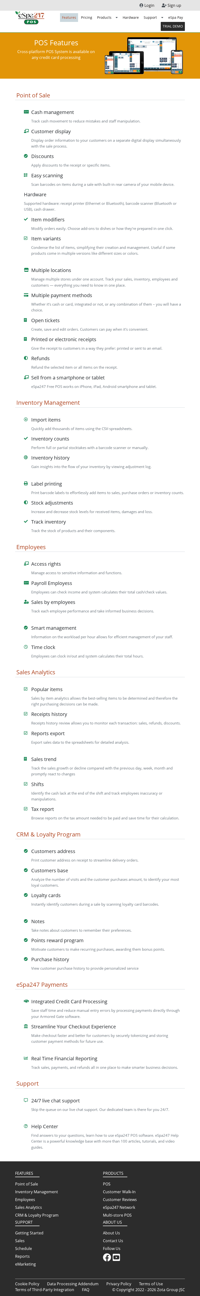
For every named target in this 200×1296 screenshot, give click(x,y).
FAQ (85, 1289)
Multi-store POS (117, 1215)
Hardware (131, 17)
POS (106, 1184)
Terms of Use (151, 1284)
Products (104, 17)
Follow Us (111, 1248)
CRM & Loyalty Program (37, 1215)
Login (148, 5)
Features (69, 17)
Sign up (174, 5)
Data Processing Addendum (73, 1284)
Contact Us (113, 1240)
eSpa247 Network (119, 1207)
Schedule (23, 1248)
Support (151, 17)
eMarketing (25, 1264)
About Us (111, 1233)
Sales (20, 1240)
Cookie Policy (27, 1284)
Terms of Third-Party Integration (44, 1289)
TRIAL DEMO (173, 26)
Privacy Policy (118, 1284)
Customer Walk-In (119, 1191)
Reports (22, 1256)
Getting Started (29, 1233)
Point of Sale (26, 1184)
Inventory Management (36, 1191)
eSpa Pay (175, 17)
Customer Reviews (120, 1199)
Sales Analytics (28, 1207)
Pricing (86, 17)
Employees (25, 1199)
